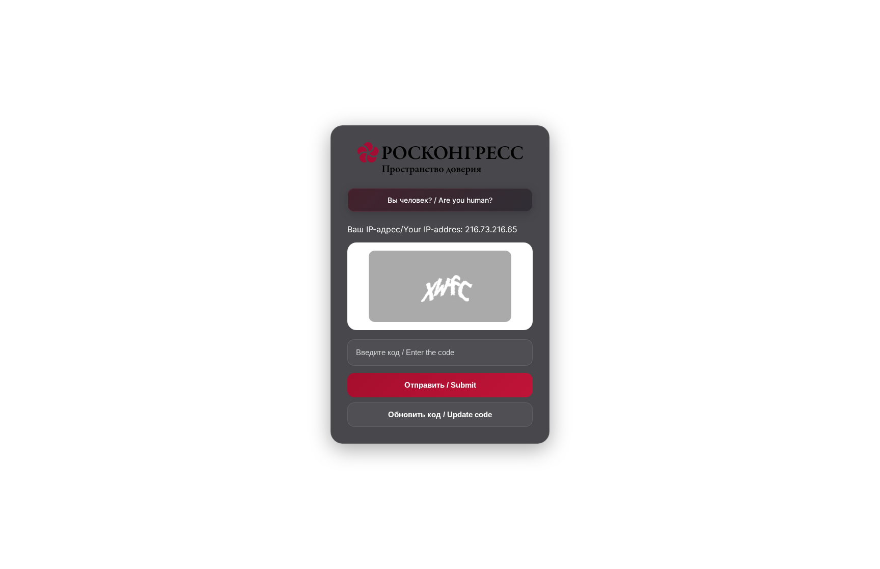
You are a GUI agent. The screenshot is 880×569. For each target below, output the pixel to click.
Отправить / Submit (440, 385)
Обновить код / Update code (440, 414)
